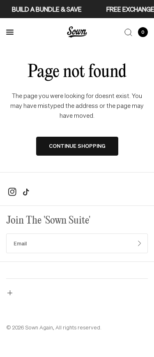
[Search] (128, 32)
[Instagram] (12, 192)
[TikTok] (26, 192)
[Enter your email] (139, 243)
